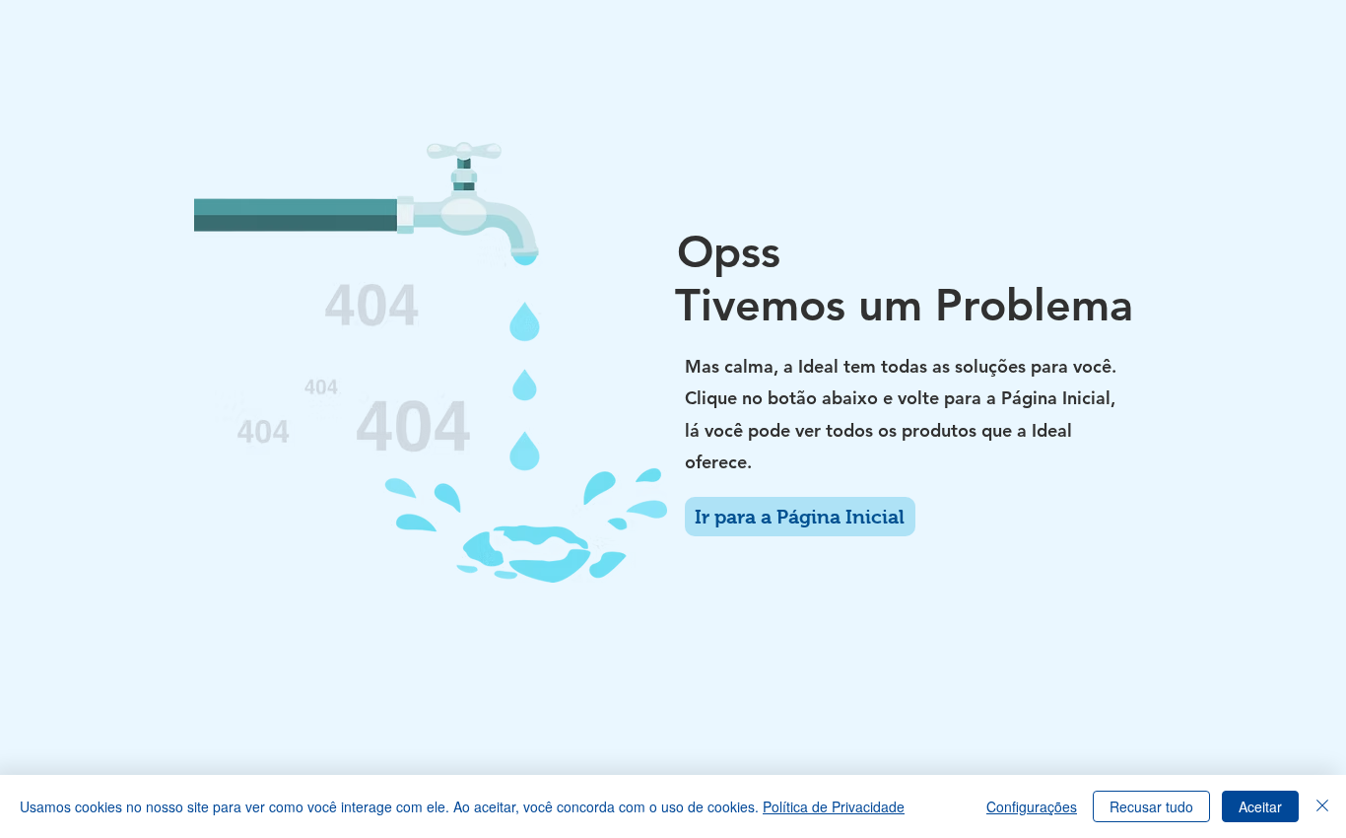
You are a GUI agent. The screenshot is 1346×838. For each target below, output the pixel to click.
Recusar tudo (1151, 806)
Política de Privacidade (834, 806)
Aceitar (1260, 806)
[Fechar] (1322, 806)
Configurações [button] (1031, 806)
